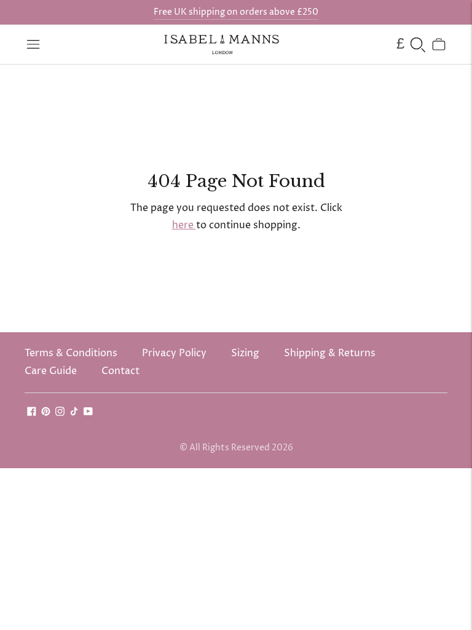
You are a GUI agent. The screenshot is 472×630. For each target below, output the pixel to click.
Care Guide (51, 371)
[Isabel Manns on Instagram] (60, 413)
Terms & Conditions (71, 353)
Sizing (245, 353)
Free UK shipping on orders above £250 (236, 12)
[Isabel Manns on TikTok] (74, 413)
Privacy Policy (174, 353)
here (184, 225)
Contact (120, 371)
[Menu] (33, 44)
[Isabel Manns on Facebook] (31, 413)
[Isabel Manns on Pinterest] (45, 413)
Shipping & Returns (330, 353)
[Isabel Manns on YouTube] (88, 413)
